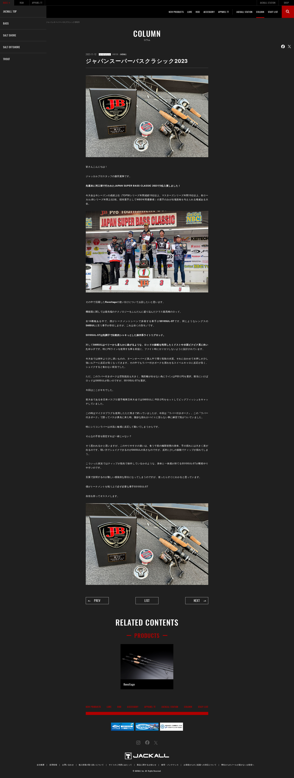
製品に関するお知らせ (146, 764)
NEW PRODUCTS (176, 12)
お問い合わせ (68, 764)
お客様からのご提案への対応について (200, 764)
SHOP (286, 2)
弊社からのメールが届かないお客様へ (237, 764)
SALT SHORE (9, 35)
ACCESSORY (209, 12)
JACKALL (123, 54)
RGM (22, 2)
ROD (198, 12)
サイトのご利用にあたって (120, 764)
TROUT (6, 59)
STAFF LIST (273, 12)
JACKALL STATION (267, 2)
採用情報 (53, 764)
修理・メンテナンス (170, 764)
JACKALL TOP (10, 11)
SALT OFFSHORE (11, 47)
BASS (5, 2)
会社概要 (40, 764)
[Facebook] (283, 46)
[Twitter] (289, 46)
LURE (189, 12)
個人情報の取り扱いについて (91, 764)
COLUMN (260, 12)
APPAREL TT (37, 2)
